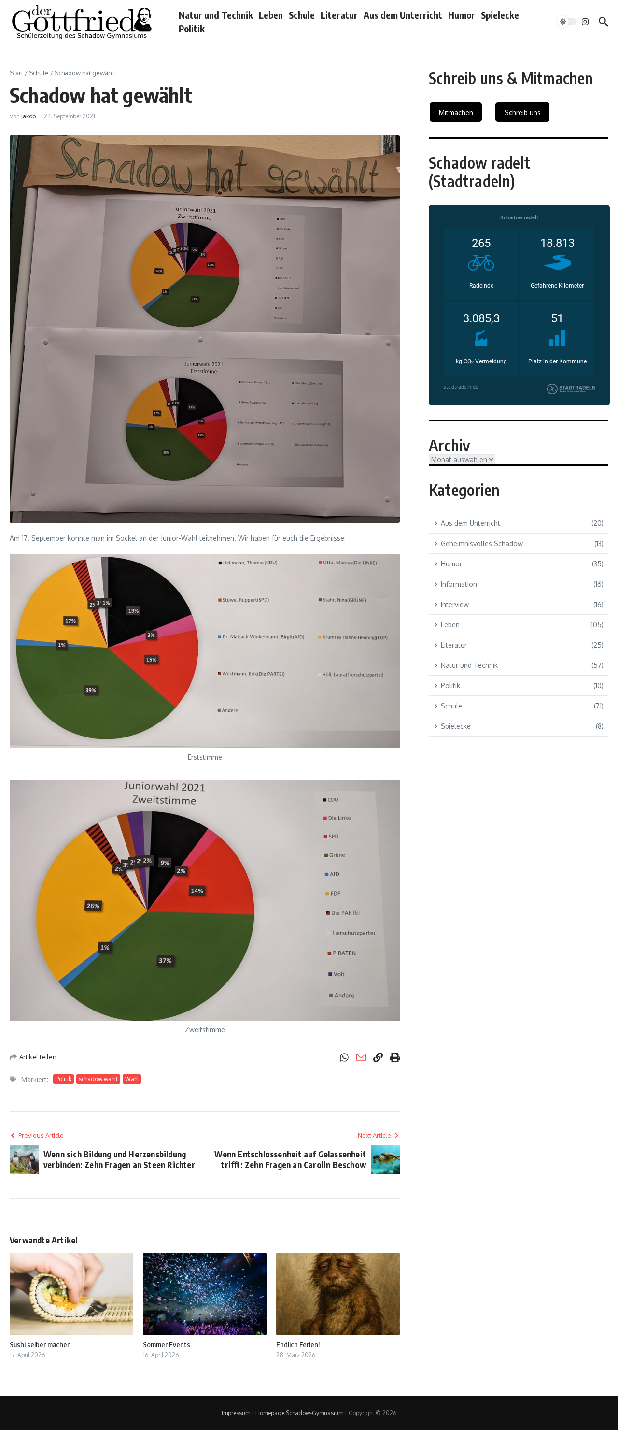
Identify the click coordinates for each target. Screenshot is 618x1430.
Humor (461, 15)
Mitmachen (456, 112)
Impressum (236, 1412)
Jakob (28, 116)
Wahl (132, 1079)
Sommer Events (166, 1344)
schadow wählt (98, 1079)
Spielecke (500, 15)
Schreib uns (523, 112)
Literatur (339, 15)
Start (16, 73)
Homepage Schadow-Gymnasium (299, 1412)
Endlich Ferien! (298, 1344)
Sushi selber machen (40, 1344)
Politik (192, 28)
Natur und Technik (216, 15)
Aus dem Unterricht (403, 15)
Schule (302, 15)
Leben (271, 15)
